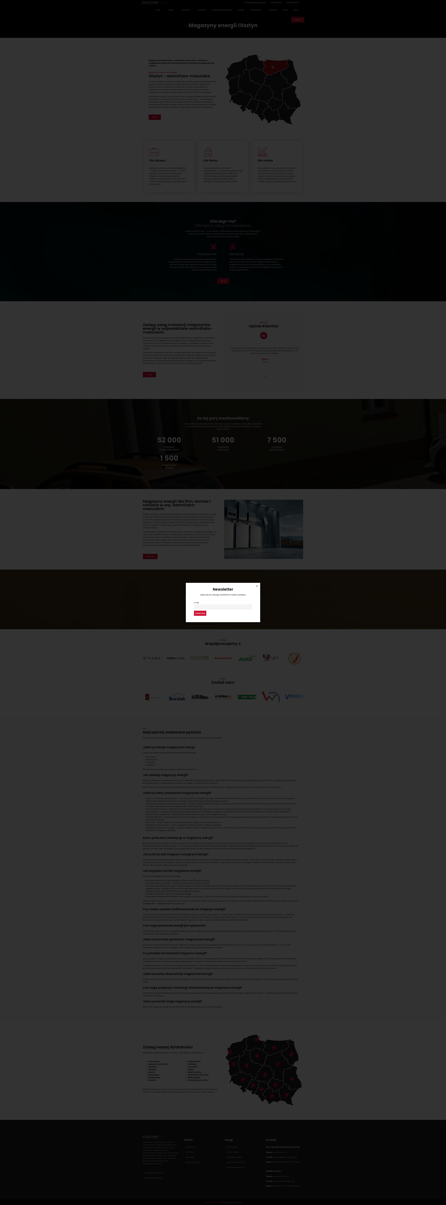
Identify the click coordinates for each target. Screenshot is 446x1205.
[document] (223, 602)
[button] (257, 586)
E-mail (196, 603)
